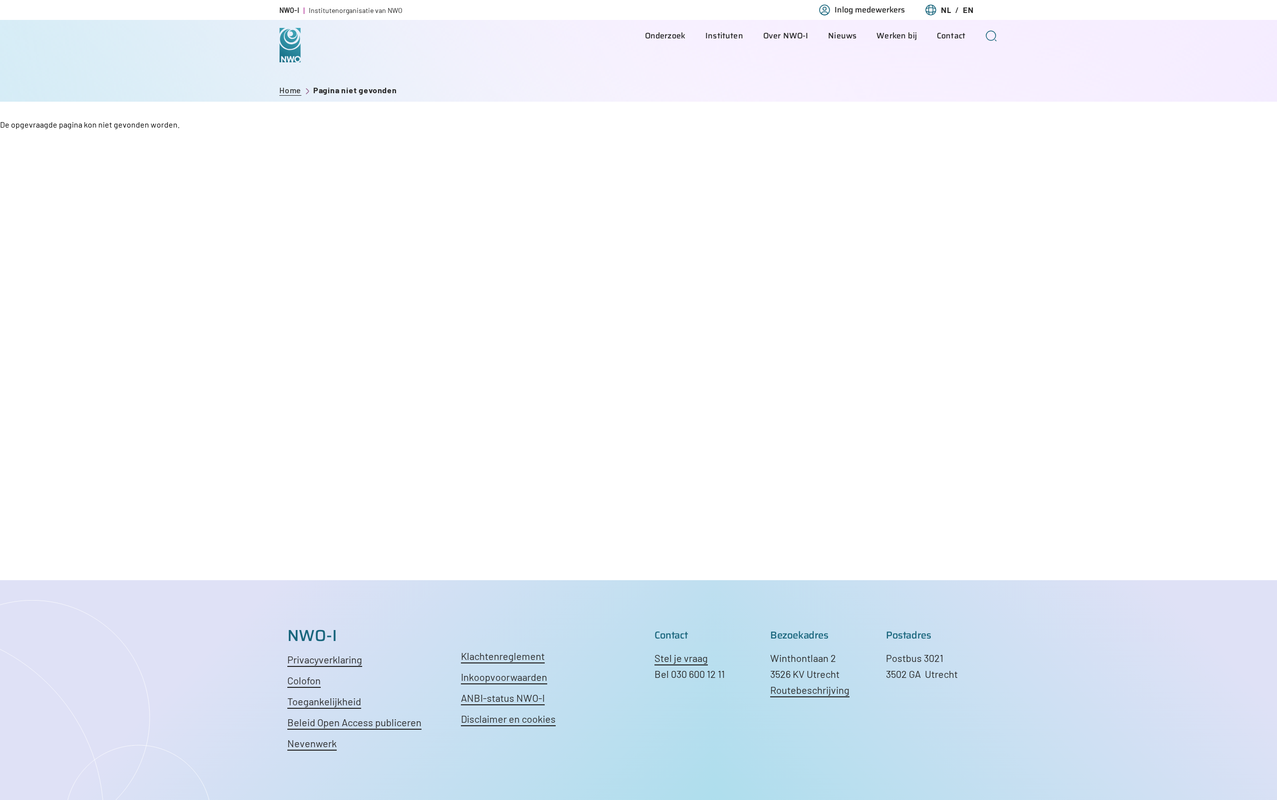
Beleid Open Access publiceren (354, 722)
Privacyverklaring (324, 659)
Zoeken (991, 36)
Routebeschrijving (810, 690)
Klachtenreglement (503, 656)
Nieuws (842, 35)
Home (290, 90)
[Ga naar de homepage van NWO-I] (290, 54)
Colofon (304, 680)
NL (946, 10)
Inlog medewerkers (870, 10)
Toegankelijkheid (324, 701)
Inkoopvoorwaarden (504, 677)
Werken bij (896, 35)
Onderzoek (665, 35)
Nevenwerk (312, 743)
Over (786, 35)
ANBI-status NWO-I (503, 698)
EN (968, 10)
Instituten (724, 35)
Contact (951, 35)
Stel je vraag (681, 658)
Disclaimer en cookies (508, 719)
